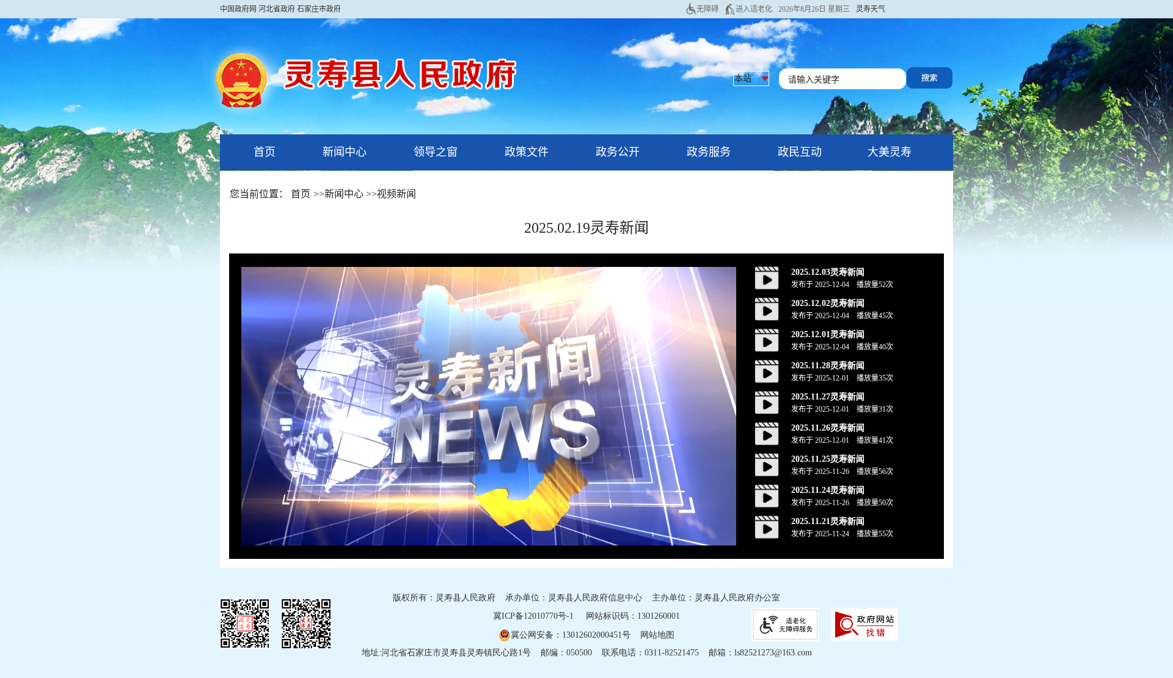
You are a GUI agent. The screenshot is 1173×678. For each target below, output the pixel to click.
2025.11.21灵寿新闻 (827, 521)
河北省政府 (276, 9)
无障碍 (707, 9)
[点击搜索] (929, 77)
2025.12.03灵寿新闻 (827, 272)
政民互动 (800, 152)
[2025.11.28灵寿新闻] (767, 370)
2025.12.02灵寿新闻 (827, 303)
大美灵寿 (890, 152)
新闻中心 (345, 152)
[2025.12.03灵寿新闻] (767, 277)
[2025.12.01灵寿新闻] (767, 339)
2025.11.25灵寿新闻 (827, 459)
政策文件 (527, 152)
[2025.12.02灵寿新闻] (767, 308)
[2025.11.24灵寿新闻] (767, 495)
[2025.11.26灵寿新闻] (767, 433)
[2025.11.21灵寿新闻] (767, 526)
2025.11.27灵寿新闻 (827, 396)
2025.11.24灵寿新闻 (827, 490)
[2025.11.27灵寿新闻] (767, 402)
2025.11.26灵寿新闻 (827, 427)
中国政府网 (238, 9)
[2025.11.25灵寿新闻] (767, 464)
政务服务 (709, 152)
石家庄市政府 (319, 9)
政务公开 (618, 152)
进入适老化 (754, 9)
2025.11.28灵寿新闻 (827, 365)
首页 (265, 152)
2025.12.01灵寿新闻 (827, 334)
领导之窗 (436, 152)
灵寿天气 (870, 9)
